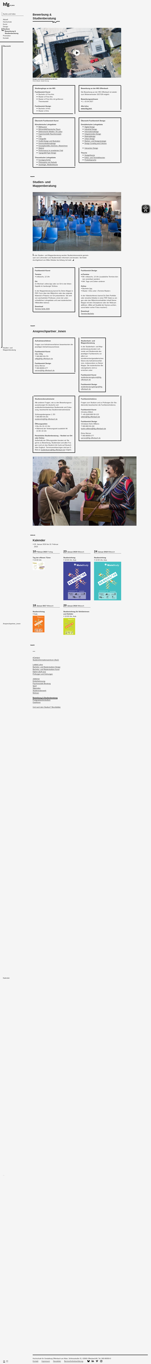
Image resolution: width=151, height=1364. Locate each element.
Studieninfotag (69, 558)
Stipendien (37, 688)
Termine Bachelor (87, 313)
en (7, 1361)
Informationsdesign (91, 131)
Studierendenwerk (39, 691)
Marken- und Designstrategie (95, 141)
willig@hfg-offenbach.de (44, 359)
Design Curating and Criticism (95, 143)
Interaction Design (91, 148)
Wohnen (36, 693)
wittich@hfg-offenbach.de (90, 417)
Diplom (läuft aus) (39, 672)
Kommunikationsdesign (47, 143)
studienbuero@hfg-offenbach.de (53, 450)
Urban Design (89, 139)
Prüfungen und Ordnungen (43, 674)
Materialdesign (89, 136)
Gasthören (37, 702)
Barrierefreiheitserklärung (73, 1361)
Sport (35, 686)
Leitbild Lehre (38, 665)
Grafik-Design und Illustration (49, 141)
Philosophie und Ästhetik (47, 162)
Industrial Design (90, 129)
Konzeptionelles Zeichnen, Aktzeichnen (53, 146)
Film (40, 136)
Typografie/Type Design (47, 153)
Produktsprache (90, 160)
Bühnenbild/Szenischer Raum (49, 129)
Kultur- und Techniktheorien (94, 157)
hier (50, 284)
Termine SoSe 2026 (42, 309)
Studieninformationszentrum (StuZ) (46, 660)
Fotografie (42, 139)
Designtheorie (89, 155)
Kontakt (35, 1361)
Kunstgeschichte (44, 160)
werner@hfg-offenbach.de (45, 370)
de (4, 1361)
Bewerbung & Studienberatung (45, 698)
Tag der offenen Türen (42, 558)
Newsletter (57, 1361)
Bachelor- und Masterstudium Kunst (46, 669)
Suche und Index (9, 14)
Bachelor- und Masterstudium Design (46, 667)
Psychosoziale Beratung (42, 683)
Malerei (41, 148)
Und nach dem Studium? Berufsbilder (47, 707)
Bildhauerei (42, 127)
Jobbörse (36, 679)
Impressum (46, 1361)
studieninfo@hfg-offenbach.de (46, 419)
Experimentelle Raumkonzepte (49, 134)
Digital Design (89, 127)
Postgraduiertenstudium (41, 700)
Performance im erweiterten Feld (50, 150)
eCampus (36, 657)
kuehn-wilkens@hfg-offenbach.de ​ (93, 428)
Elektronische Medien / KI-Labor (50, 131)
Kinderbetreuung (39, 681)
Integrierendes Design (92, 134)
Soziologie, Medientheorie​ (48, 165)
